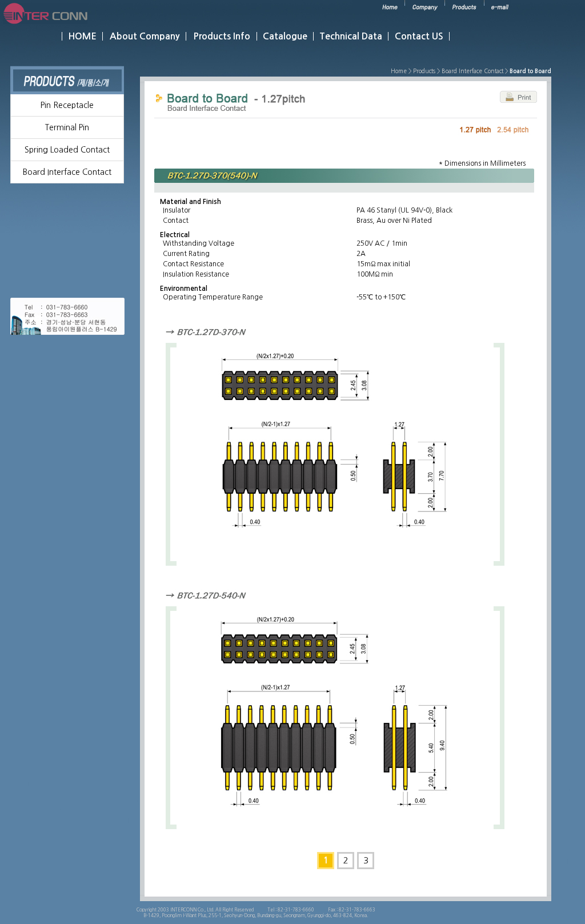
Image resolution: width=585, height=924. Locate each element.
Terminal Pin (67, 127)
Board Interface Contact (67, 172)
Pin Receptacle (67, 105)
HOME (82, 36)
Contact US (419, 36)
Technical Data (350, 36)
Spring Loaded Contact (67, 150)
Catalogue (285, 36)
